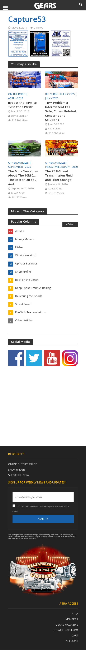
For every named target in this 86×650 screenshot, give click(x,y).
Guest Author (55, 188)
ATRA (75, 614)
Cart (75, 635)
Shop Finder (16, 469)
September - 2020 (19, 167)
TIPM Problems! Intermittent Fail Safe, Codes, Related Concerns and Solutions (60, 111)
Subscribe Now (18, 475)
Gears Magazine (67, 624)
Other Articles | (20, 162)
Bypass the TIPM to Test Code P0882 (22, 105)
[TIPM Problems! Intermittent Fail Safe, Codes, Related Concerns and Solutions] (61, 79)
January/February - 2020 (61, 167)
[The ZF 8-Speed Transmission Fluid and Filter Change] (61, 148)
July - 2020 (51, 98)
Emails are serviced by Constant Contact (24, 538)
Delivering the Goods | (61, 94)
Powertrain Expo (66, 630)
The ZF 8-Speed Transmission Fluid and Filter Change (59, 175)
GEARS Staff (18, 192)
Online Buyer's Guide (22, 464)
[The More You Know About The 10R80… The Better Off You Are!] (24, 148)
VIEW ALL (70, 224)
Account (72, 641)
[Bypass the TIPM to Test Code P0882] (24, 79)
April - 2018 (15, 98)
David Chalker (19, 115)
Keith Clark (54, 128)
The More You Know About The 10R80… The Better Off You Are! (23, 177)
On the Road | (18, 94)
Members (72, 619)
